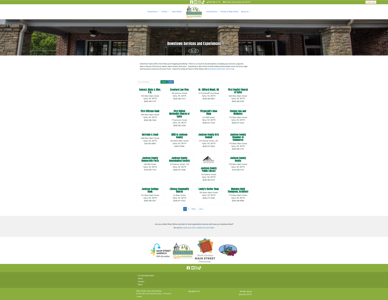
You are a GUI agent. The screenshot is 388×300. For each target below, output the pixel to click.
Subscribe (370, 2)
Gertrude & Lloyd (150, 134)
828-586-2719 (214, 2)
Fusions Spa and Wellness (238, 112)
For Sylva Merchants (146, 275)
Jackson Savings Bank (150, 190)
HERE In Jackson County (179, 136)
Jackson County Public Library (209, 169)
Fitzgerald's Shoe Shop (208, 112)
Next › (194, 209)
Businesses (153, 12)
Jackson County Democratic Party (150, 159)
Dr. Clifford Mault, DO (208, 89)
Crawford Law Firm (179, 89)
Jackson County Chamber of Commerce (238, 137)
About (140, 278)
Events (165, 12)
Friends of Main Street (229, 12)
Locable (139, 296)
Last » (201, 209)
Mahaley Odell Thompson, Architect (238, 190)
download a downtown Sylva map (221, 69)
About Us (245, 12)
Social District (211, 12)
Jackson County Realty (238, 159)
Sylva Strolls (177, 12)
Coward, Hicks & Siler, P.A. (150, 91)
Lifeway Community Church (179, 190)
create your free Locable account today (198, 228)
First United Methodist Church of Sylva (179, 113)
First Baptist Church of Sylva (238, 91)
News (140, 284)
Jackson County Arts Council (208, 136)
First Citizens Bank (150, 111)
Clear (171, 82)
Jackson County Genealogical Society (179, 159)
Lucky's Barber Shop (209, 189)
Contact (141, 281)
